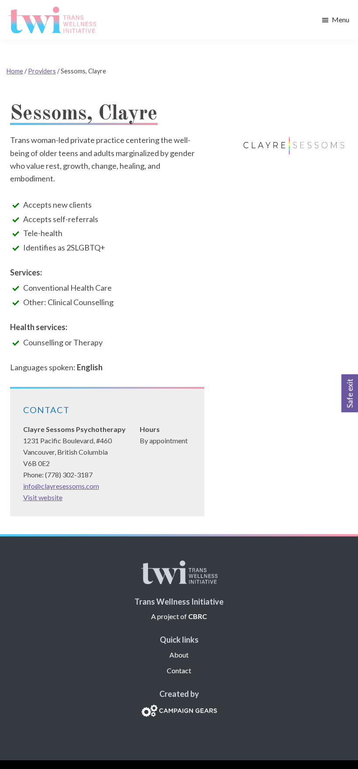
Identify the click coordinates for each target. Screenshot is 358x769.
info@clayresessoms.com (61, 486)
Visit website (42, 497)
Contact (179, 670)
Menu (340, 19)
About (179, 655)
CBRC (197, 616)
